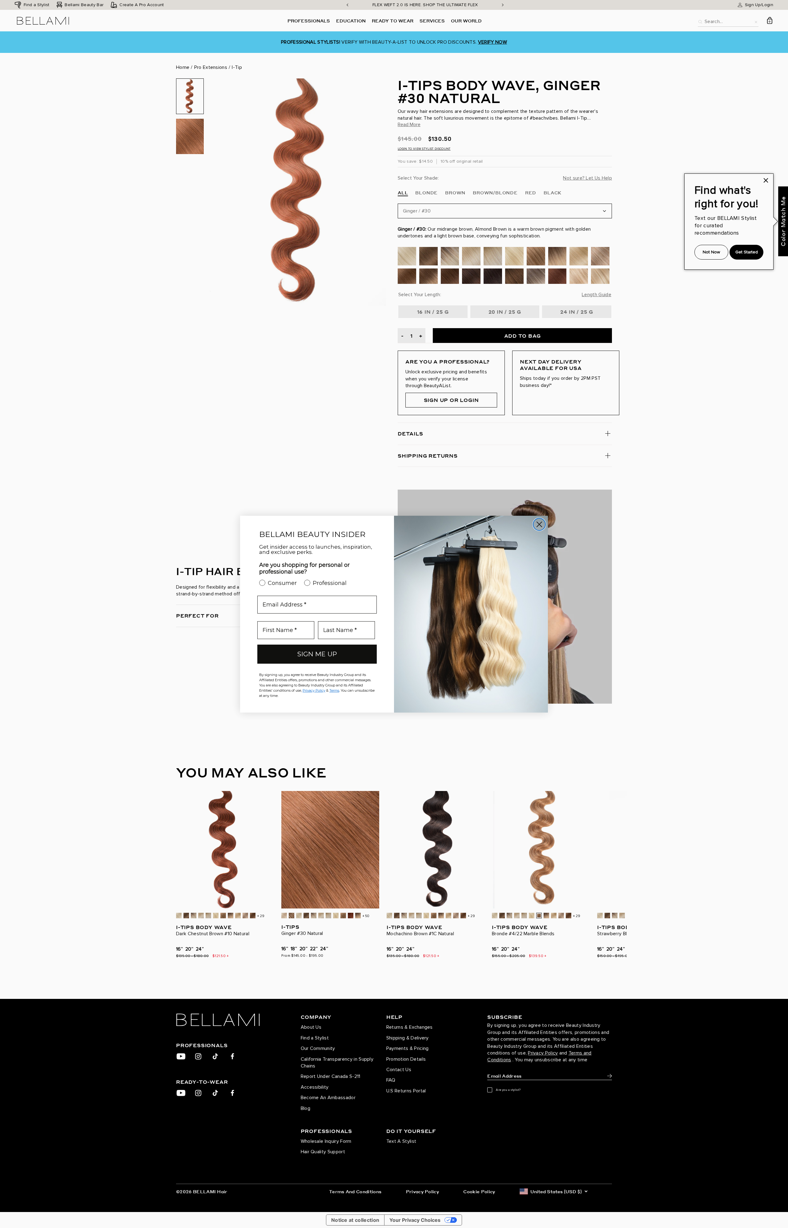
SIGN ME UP (317, 654)
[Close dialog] (539, 524)
